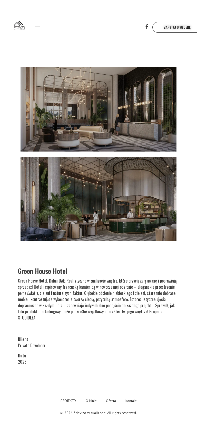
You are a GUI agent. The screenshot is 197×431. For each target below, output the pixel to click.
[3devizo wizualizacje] (19, 25)
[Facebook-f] (147, 26)
